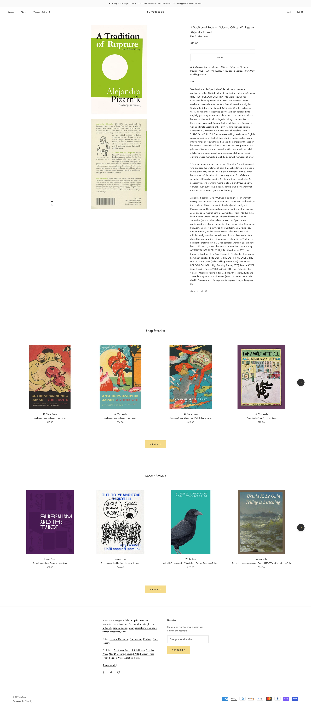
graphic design (120, 627)
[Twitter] (202, 291)
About (23, 12)
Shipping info (109, 665)
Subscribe (178, 650)
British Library (138, 650)
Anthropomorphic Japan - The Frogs (49, 417)
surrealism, (140, 627)
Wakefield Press (131, 657)
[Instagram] (118, 672)
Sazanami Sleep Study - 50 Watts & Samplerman (190, 417)
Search (289, 12)
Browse (11, 12)
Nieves (128, 653)
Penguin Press (147, 653)
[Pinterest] (206, 291)
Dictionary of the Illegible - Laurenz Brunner (120, 563)
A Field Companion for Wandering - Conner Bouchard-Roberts (190, 563)
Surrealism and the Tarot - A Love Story (50, 563)
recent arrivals (120, 624)
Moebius (147, 639)
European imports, (137, 624)
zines (123, 631)
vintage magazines (111, 631)
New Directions (116, 653)
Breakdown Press (122, 650)
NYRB (136, 653)
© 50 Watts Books (19, 697)
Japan (131, 627)
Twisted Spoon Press (113, 657)
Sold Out (223, 57)
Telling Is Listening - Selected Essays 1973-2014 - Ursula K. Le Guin (261, 563)
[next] (301, 382)
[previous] (10, 382)
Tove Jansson (136, 639)
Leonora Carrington (119, 639)
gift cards (107, 627)
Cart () (299, 12)
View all (155, 444)
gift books (151, 624)
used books (151, 627)
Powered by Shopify (22, 701)
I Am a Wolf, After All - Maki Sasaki (261, 417)
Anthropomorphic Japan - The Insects (120, 417)
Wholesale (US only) (41, 12)
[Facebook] (198, 291)
